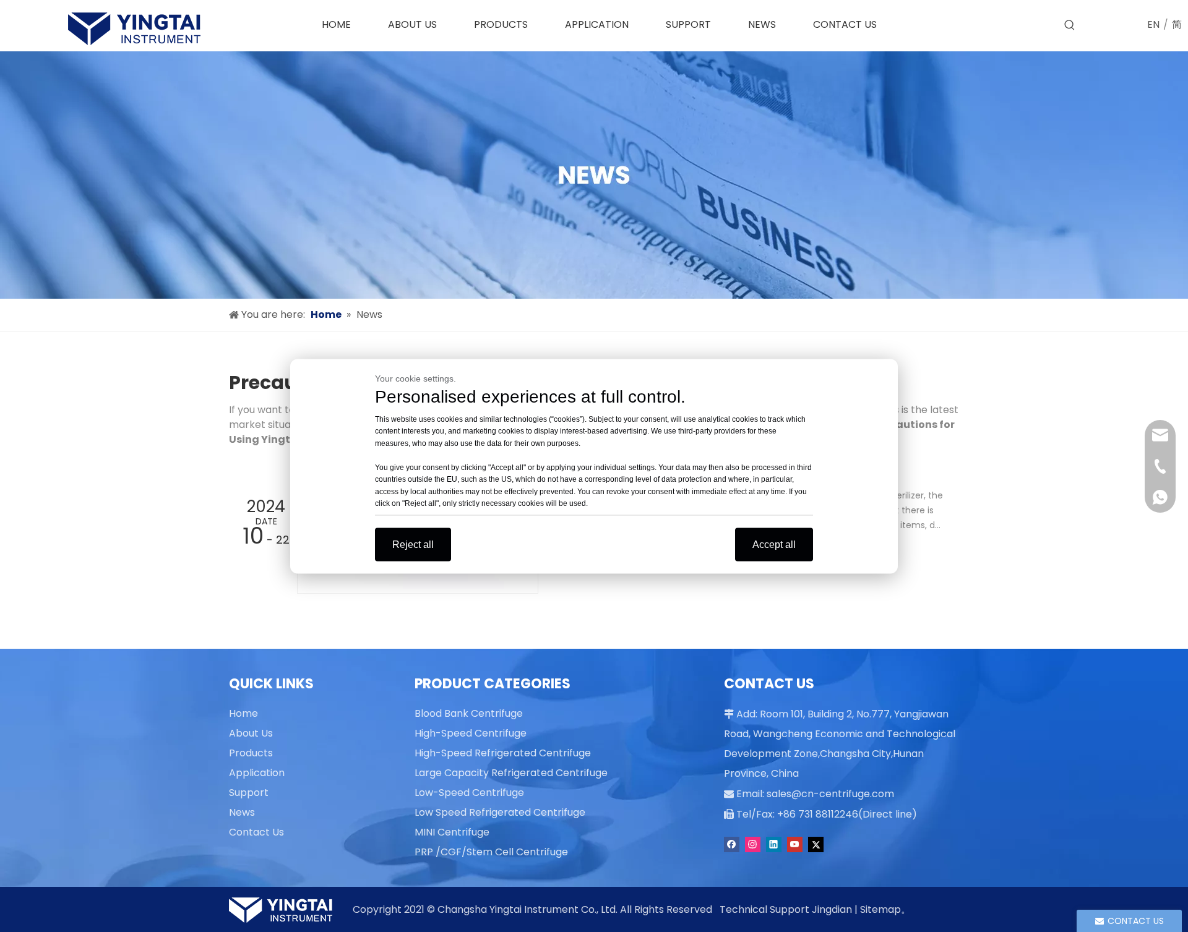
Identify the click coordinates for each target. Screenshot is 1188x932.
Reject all (413, 544)
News (242, 812)
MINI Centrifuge (452, 832)
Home (243, 713)
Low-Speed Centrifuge (469, 792)
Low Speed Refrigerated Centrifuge (500, 812)
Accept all (774, 544)
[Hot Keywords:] (1070, 25)
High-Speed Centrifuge (471, 733)
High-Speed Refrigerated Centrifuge (503, 753)
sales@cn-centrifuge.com (830, 794)
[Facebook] (731, 844)
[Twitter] (816, 844)
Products (251, 753)
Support (249, 792)
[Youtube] (795, 844)
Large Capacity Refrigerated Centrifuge (511, 773)
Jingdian (832, 909)
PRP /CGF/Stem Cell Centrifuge (491, 852)
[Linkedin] (773, 844)
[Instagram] (752, 844)
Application (257, 773)
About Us (251, 733)
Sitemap (880, 909)
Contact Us (256, 832)
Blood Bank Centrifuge (469, 713)
